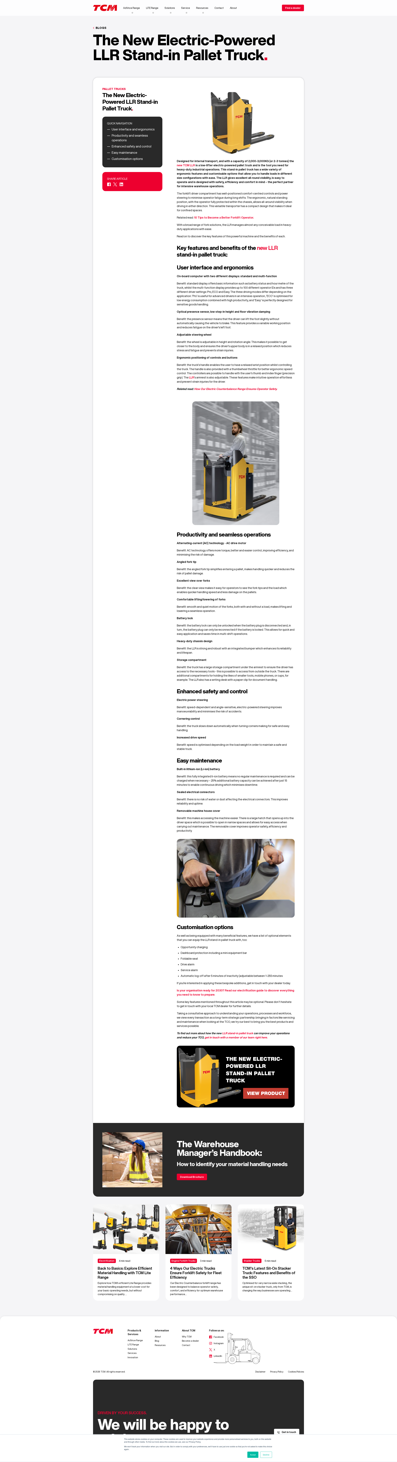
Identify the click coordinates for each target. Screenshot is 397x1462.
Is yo (180, 990)
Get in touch (288, 1432)
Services (132, 1353)
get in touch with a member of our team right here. (236, 1037)
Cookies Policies (296, 1372)
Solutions (170, 8)
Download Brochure (192, 1177)
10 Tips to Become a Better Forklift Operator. (224, 217)
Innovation (133, 1357)
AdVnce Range (131, 8)
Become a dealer (190, 1341)
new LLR (267, 248)
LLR (191, 377)
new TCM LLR (186, 165)
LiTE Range (152, 8)
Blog (157, 1341)
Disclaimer (260, 1372)
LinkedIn (215, 1356)
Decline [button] (266, 1454)
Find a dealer (293, 8)
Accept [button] (253, 1454)
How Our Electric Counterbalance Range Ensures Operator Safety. (235, 388)
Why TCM (187, 1337)
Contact (219, 8)
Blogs (101, 27)
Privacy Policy (276, 1372)
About (233, 8)
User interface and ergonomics (133, 129)
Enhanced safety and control (131, 146)
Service (185, 8)
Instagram (216, 1343)
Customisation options (127, 158)
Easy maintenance (124, 152)
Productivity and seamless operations (130, 138)
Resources (202, 8)
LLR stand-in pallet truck (237, 1033)
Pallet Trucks (114, 88)
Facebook (216, 1337)
